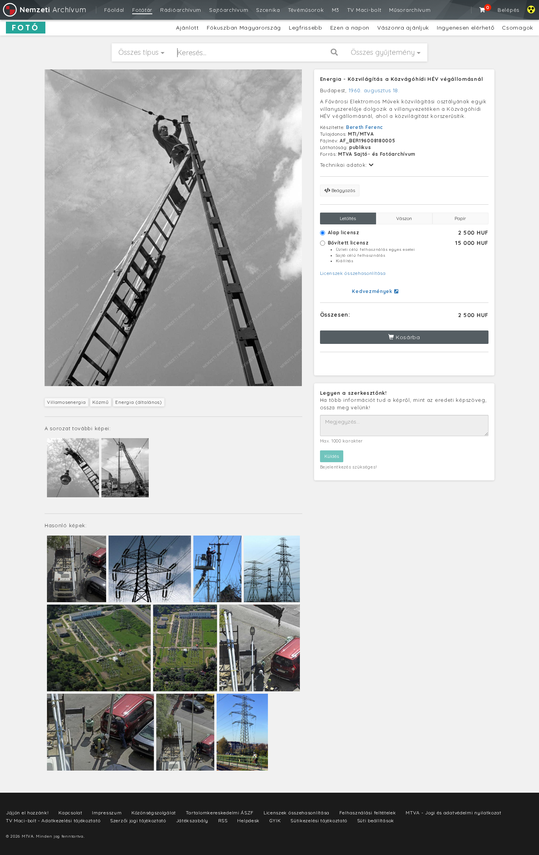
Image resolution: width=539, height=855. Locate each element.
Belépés (508, 10)
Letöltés (348, 218)
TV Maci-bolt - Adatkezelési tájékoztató (53, 820)
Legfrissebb (305, 27)
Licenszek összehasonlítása (353, 273)
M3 (335, 10)
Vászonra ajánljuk (403, 27)
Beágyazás (342, 190)
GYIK (275, 820)
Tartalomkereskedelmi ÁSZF (220, 813)
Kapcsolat (70, 813)
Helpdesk (248, 820)
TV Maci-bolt (364, 10)
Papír (460, 218)
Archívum (53, 9)
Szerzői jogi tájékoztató (138, 820)
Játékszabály (192, 820)
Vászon (404, 218)
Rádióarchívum (180, 10)
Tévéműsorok (306, 10)
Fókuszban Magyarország (244, 27)
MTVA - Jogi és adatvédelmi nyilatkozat (454, 813)
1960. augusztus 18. (374, 90)
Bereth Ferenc (364, 127)
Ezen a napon (349, 27)
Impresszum (107, 813)
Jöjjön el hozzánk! (27, 813)
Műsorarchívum (409, 10)
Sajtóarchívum (228, 10)
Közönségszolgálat (153, 813)
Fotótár (142, 10)
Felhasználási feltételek (367, 813)
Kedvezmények (373, 291)
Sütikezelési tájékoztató (318, 820)
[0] (482, 10)
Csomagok (517, 27)
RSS (223, 820)
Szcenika (268, 10)
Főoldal (114, 10)
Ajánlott (187, 27)
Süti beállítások (375, 820)
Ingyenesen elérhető (465, 27)
